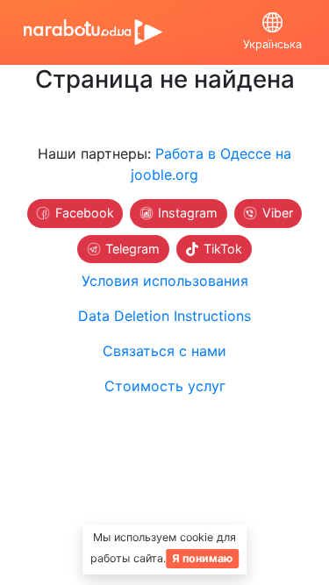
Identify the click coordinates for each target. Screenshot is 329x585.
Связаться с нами (164, 351)
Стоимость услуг (164, 386)
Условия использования (165, 280)
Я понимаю (202, 558)
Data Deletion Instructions (164, 316)
